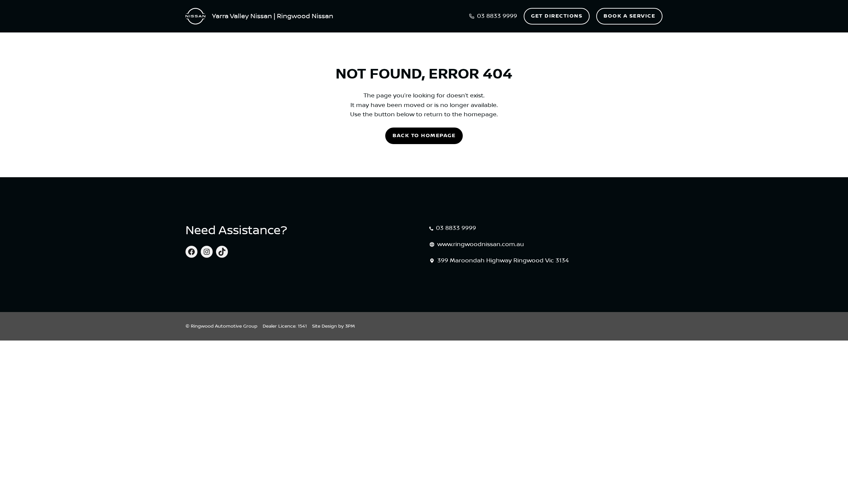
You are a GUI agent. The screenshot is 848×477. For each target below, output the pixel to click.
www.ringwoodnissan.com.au (480, 244)
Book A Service (629, 16)
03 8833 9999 (456, 228)
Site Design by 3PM (333, 326)
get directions (556, 16)
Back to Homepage (424, 135)
